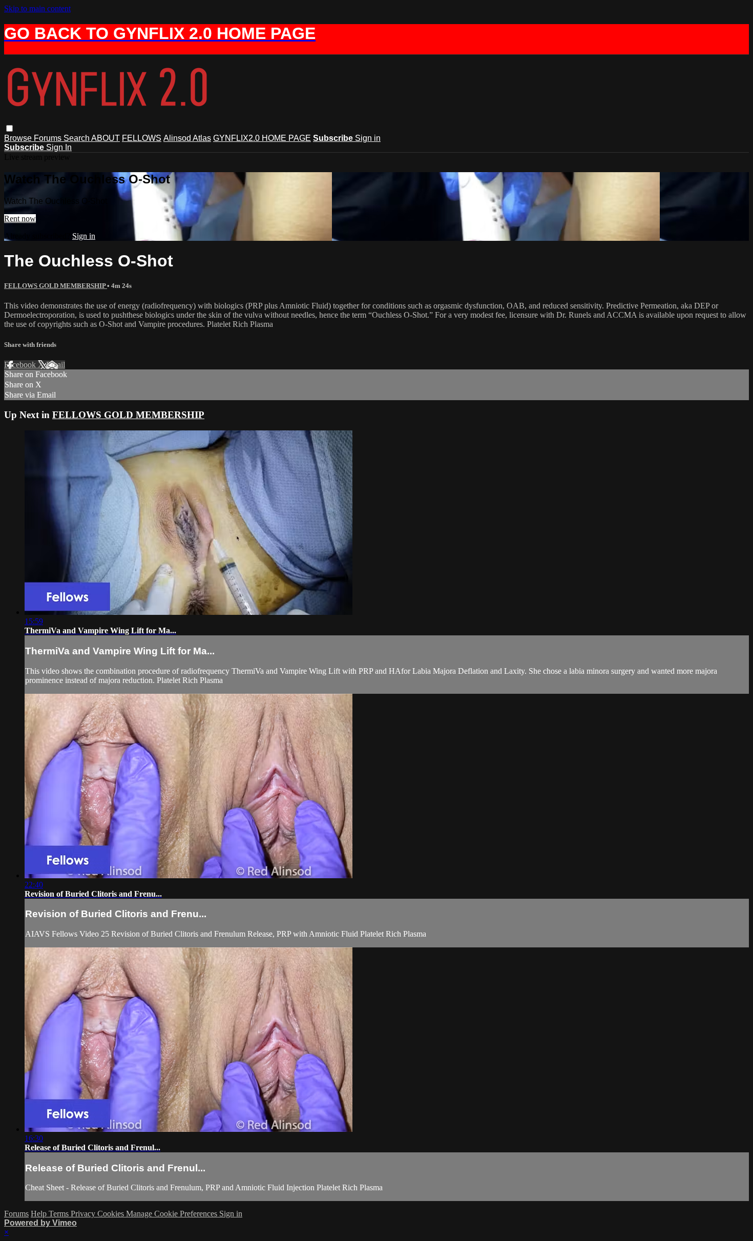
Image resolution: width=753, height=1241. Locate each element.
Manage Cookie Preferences (172, 1213)
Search (77, 138)
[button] (9, 128)
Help (40, 1213)
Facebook (21, 364)
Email (55, 364)
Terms (60, 1213)
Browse (19, 138)
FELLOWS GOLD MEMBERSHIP (55, 285)
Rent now (20, 218)
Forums (49, 138)
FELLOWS (141, 138)
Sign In (59, 147)
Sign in (368, 138)
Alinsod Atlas (187, 138)
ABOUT (105, 138)
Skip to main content (37, 8)
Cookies (111, 1213)
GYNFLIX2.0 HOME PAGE (262, 138)
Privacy (84, 1213)
